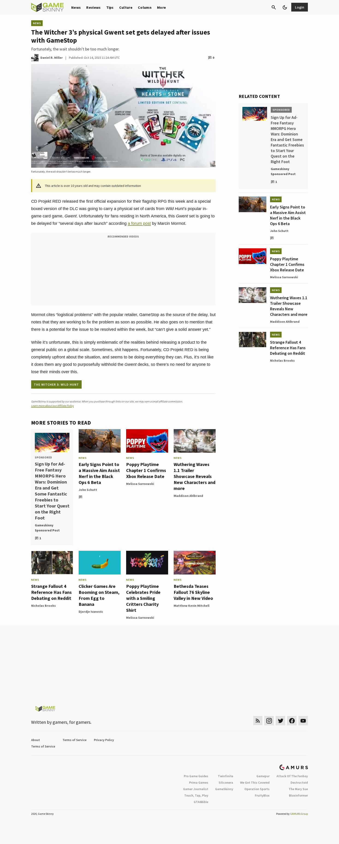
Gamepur (263, 776)
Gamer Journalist (195, 789)
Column (145, 7)
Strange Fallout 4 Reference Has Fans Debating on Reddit (51, 592)
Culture (125, 7)
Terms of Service (74, 740)
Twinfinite (225, 776)
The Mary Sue (298, 789)
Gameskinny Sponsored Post (47, 527)
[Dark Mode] (284, 7)
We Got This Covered (255, 782)
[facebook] (292, 720)
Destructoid (299, 782)
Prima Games (198, 782)
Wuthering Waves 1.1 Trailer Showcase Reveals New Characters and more (194, 476)
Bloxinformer (298, 795)
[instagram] (269, 720)
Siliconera (226, 782)
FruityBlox (262, 795)
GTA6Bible (201, 802)
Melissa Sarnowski (140, 484)
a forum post (139, 223)
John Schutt (88, 490)
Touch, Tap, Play (196, 795)
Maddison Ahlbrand (188, 496)
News (76, 7)
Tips (110, 7)
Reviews (93, 7)
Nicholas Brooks (43, 606)
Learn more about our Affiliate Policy (52, 405)
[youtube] (303, 720)
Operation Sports (257, 789)
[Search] (273, 7)
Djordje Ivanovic (91, 612)
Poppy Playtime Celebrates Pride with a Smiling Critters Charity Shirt (143, 598)
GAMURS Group (299, 813)
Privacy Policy (104, 740)
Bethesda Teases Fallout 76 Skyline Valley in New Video (193, 592)
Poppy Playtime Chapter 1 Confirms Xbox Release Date (146, 470)
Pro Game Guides (196, 776)
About (35, 740)
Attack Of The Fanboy (292, 776)
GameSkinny (224, 789)
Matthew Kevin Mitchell (191, 606)
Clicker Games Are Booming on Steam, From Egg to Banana (99, 595)
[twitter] (280, 720)
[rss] (257, 720)
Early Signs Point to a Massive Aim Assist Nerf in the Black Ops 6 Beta (99, 473)
